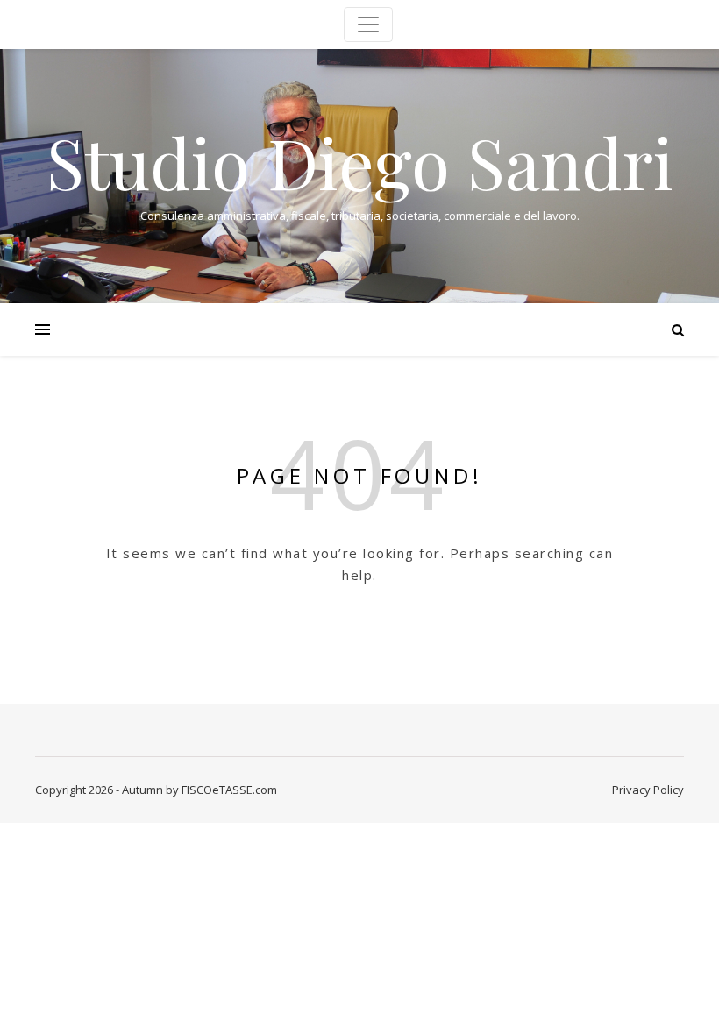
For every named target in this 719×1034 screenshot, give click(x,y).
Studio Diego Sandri (359, 161)
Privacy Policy (648, 789)
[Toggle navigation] (368, 24)
